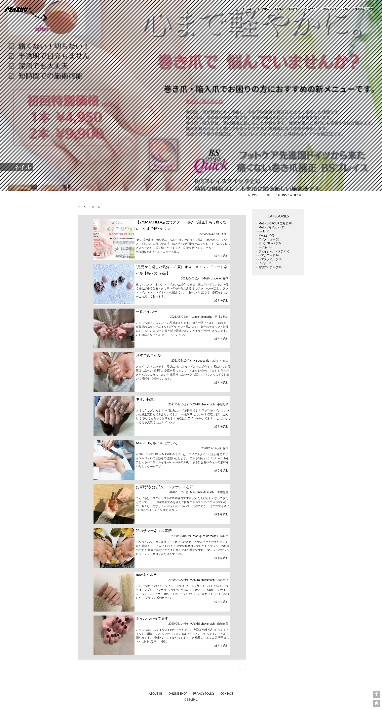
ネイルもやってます (152, 618)
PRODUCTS (329, 9)
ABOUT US (156, 693)
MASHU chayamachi (202, 404)
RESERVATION (363, 9)
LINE (345, 9)
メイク (262, 263)
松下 (225, 278)
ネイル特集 (145, 399)
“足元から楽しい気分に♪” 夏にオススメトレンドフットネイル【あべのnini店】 (181, 270)
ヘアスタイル (266, 259)
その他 (262, 235)
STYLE (279, 9)
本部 (223, 234)
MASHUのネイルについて (157, 443)
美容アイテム (266, 267)
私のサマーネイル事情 (154, 531)
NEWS (293, 9)
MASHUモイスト (269, 227)
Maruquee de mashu (205, 360)
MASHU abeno (211, 278)
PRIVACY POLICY (203, 693)
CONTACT (226, 693)
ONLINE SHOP (178, 693)
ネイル (262, 247)
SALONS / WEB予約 (288, 195)
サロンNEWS (266, 243)
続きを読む (221, 256)
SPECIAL (263, 9)
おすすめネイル (148, 355)
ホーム (82, 207)
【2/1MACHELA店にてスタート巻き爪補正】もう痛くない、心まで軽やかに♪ (181, 226)
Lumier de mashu (201, 317)
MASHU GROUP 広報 (271, 223)
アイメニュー (266, 239)
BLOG (266, 195)
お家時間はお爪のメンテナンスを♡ (164, 487)
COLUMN (309, 9)
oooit (261, 231)
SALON (247, 9)
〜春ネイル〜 (146, 312)
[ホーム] (17, 9)
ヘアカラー (265, 255)
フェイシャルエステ (271, 251)
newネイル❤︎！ (148, 575)
